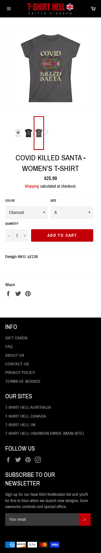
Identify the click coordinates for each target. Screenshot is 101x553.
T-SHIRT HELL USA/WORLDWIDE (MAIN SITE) (44, 433)
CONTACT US (17, 363)
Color (10, 200)
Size (53, 200)
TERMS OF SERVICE (23, 381)
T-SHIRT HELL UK (20, 424)
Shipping (32, 186)
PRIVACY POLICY (20, 372)
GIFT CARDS (16, 337)
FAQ (9, 346)
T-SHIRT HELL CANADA (25, 416)
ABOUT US (14, 355)
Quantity (11, 224)
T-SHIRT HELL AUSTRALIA (28, 407)
